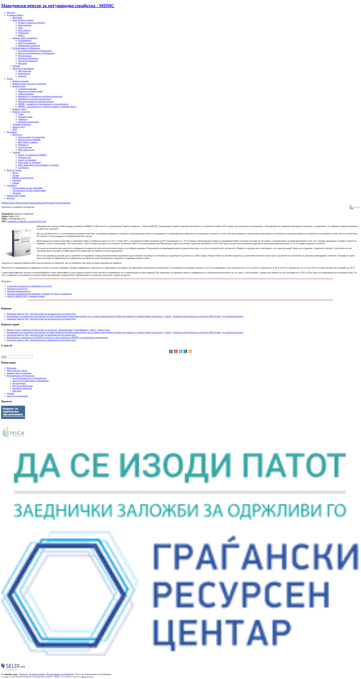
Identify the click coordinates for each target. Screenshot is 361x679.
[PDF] (352, 208)
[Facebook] (171, 352)
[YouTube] (176, 352)
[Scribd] (186, 352)
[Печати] (355, 207)
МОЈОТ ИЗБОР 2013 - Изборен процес (26, 296)
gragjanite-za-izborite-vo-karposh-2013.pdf (26, 221)
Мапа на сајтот (88, 677)
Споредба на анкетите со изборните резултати (29, 286)
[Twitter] (181, 352)
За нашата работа (37, 674)
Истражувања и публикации (60, 674)
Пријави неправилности (19, 291)
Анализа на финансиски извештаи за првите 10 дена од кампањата (39, 294)
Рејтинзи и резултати (17, 288)
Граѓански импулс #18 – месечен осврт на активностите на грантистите (41, 319)
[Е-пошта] (358, 207)
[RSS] (190, 352)
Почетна (24, 674)
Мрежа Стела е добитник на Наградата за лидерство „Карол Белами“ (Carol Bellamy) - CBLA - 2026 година (58, 330)
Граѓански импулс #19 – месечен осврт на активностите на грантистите (41, 314)
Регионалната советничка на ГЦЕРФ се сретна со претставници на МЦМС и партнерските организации (57, 337)
